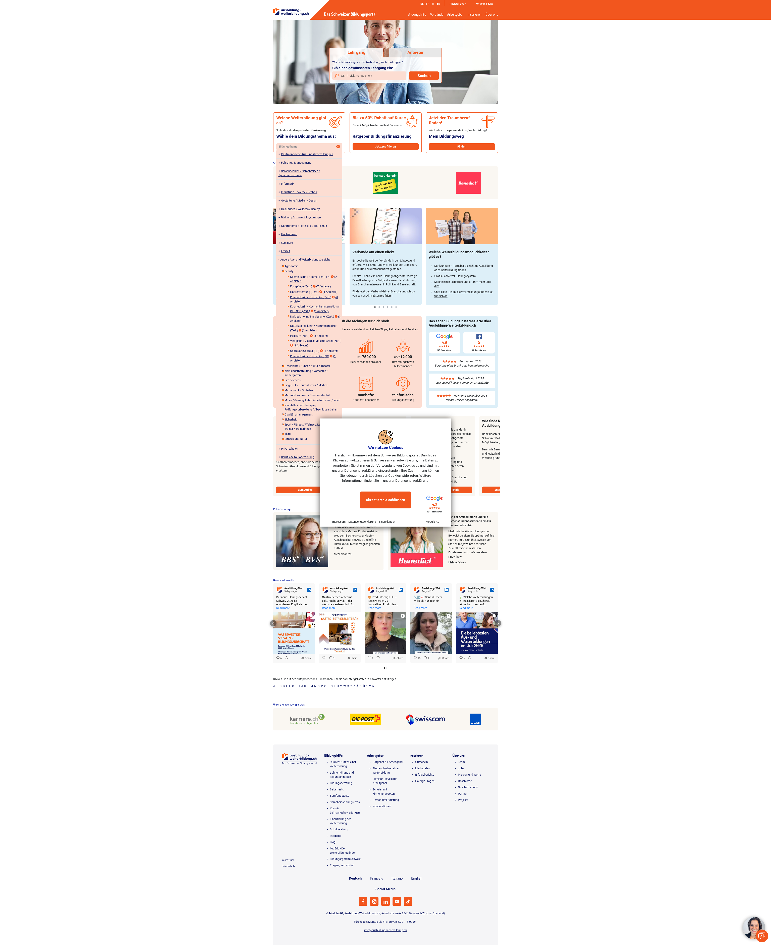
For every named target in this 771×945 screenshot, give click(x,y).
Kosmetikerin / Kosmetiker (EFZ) (310, 276)
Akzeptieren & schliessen (385, 500)
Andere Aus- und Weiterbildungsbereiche (305, 259)
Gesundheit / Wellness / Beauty (300, 209)
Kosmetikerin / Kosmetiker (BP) (309, 356)
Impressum (338, 521)
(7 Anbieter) (323, 286)
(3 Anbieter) (320, 335)
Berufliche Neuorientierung (297, 457)
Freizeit (285, 251)
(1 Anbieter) (330, 291)
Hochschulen (289, 234)
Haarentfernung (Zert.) (304, 291)
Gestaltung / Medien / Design (299, 200)
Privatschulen (289, 448)
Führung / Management (296, 162)
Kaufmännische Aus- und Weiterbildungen (307, 154)
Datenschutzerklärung (362, 521)
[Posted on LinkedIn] (309, 589)
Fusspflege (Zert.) (301, 286)
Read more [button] (283, 608)
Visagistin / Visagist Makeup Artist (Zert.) (315, 340)
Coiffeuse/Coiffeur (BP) (304, 350)
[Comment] (285, 658)
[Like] (324, 658)
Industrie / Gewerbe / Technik (299, 192)
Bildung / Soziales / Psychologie (301, 217)
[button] (273, 623)
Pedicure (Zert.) (299, 335)
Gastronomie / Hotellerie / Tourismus (304, 225)
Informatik (287, 183)
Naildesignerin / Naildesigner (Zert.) (312, 316)
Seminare (287, 242)
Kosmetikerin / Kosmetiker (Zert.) (310, 297)
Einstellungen (387, 521)
